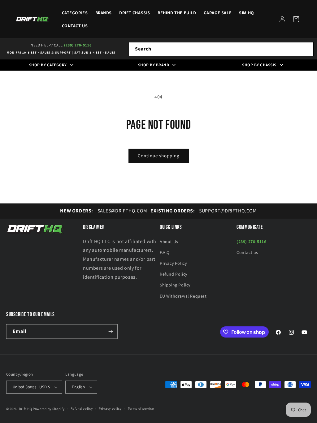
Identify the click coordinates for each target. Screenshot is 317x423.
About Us (169, 241)
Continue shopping (159, 156)
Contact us (247, 252)
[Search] (307, 49)
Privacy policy (110, 408)
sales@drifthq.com (103, 210)
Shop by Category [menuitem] (48, 65)
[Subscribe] (110, 331)
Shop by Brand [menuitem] (153, 65)
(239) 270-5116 (78, 45)
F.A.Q (165, 252)
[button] (296, 19)
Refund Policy (173, 274)
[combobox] (221, 49)
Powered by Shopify (49, 409)
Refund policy (82, 408)
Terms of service (141, 408)
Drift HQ (25, 409)
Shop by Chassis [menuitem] (259, 65)
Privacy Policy (173, 263)
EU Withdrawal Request (183, 296)
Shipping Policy (175, 285)
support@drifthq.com (203, 210)
